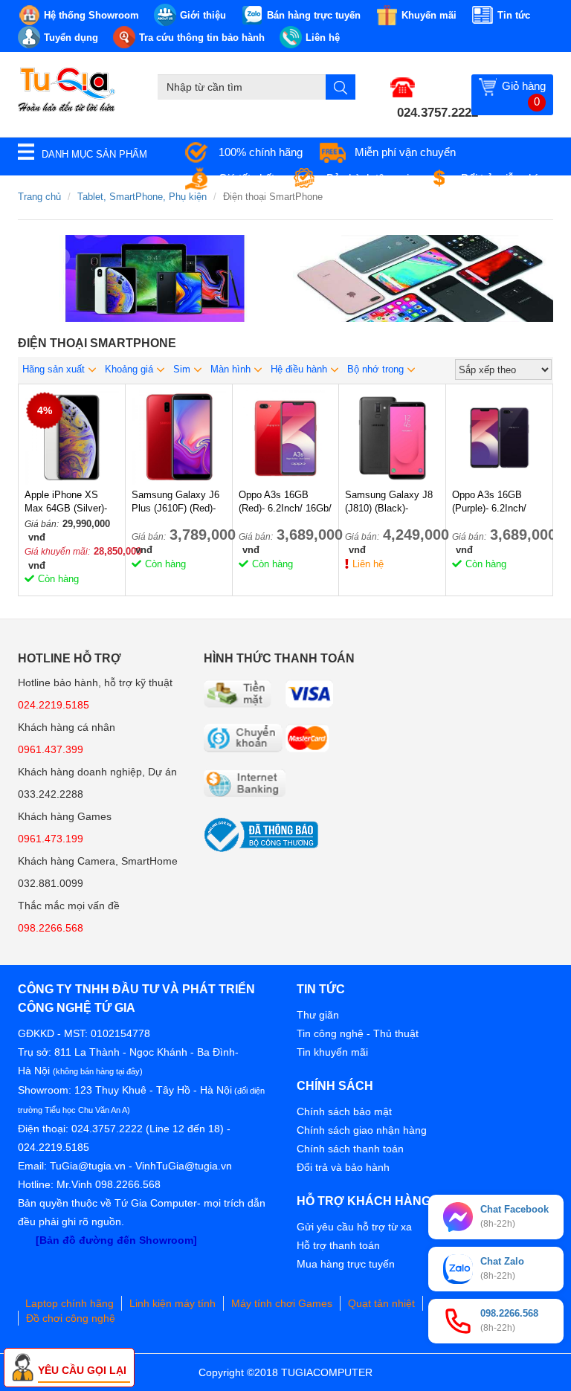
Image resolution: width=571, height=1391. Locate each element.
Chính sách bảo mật (344, 1111)
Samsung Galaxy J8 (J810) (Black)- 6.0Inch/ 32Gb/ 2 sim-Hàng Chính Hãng (392, 502)
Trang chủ (39, 196)
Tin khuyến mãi (332, 1052)
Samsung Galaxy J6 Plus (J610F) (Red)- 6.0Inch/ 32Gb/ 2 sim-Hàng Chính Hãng (178, 502)
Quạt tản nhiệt (381, 1303)
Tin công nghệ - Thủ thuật (358, 1033)
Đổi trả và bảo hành (343, 1167)
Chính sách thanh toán (350, 1149)
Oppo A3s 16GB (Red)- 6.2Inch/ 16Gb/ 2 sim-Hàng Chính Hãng (285, 502)
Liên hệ (368, 563)
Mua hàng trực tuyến (346, 1264)
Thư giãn (318, 1015)
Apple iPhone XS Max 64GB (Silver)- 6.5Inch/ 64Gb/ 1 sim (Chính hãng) (70, 502)
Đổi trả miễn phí (499, 178)
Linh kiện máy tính (172, 1303)
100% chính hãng (261, 152)
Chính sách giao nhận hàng (362, 1130)
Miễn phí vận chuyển (405, 152)
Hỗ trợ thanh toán (338, 1245)
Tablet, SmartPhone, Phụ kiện (142, 196)
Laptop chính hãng (69, 1303)
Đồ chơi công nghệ (70, 1318)
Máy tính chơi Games (281, 1303)
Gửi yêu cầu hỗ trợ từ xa (354, 1227)
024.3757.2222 (437, 113)
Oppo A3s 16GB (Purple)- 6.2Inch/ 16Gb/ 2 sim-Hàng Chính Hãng (491, 502)
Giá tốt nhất (246, 178)
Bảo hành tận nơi (367, 178)
